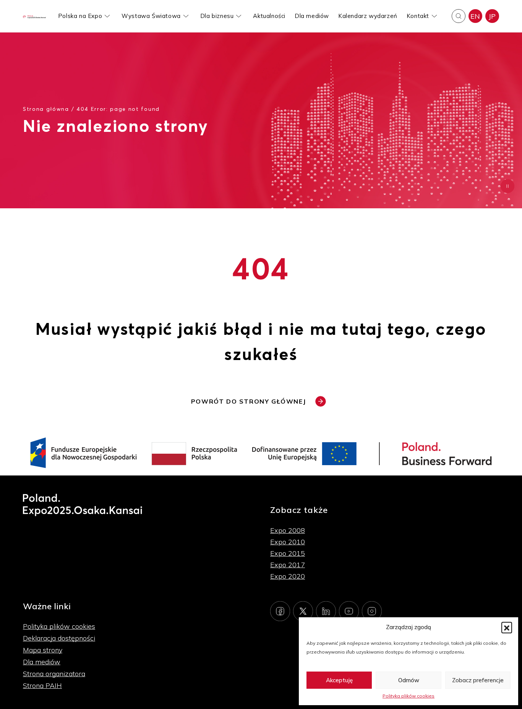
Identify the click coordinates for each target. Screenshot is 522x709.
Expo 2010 (287, 541)
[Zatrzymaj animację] (507, 186)
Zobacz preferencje (478, 680)
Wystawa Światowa (151, 15)
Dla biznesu (217, 15)
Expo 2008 (287, 530)
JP (492, 16)
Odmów (408, 680)
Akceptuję (339, 680)
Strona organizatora (54, 673)
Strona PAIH (42, 685)
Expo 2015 (287, 553)
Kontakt (418, 15)
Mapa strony (42, 650)
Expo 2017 (287, 564)
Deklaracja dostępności (59, 638)
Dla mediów (312, 15)
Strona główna (46, 108)
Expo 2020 (287, 576)
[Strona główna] (34, 16)
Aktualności (269, 15)
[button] (507, 627)
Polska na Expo (80, 15)
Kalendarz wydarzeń (367, 15)
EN (475, 16)
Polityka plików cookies (408, 696)
